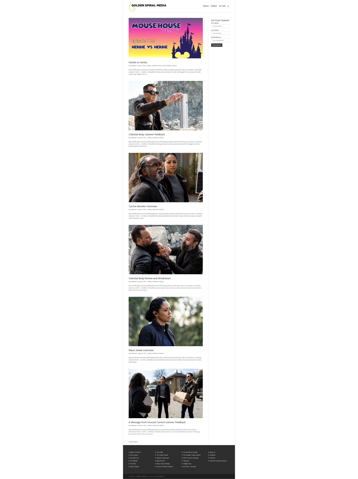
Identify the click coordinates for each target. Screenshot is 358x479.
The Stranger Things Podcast (192, 455)
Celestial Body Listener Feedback (147, 134)
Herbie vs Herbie (138, 62)
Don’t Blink (160, 452)
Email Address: (216, 37)
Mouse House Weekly (164, 65)
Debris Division (134, 466)
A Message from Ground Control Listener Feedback (157, 422)
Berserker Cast (134, 458)
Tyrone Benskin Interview (143, 206)
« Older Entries (133, 442)
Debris (149, 65)
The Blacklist (134, 461)
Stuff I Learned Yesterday (190, 458)
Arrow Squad (134, 455)
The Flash (133, 464)
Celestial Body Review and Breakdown (150, 278)
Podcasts (206, 6)
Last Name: (215, 30)
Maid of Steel (161, 461)
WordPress (160, 476)
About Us (212, 452)
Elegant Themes (142, 476)
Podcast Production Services (218, 461)
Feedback (214, 6)
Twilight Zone (187, 464)
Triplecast (186, 461)
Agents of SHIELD (135, 452)
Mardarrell (133, 65)
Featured (154, 65)
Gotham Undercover (163, 458)
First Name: (215, 23)
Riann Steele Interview (141, 350)
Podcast (174, 65)
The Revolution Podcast (190, 452)
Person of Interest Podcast (165, 466)
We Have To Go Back (189, 466)
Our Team (222, 6)
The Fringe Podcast (162, 455)
